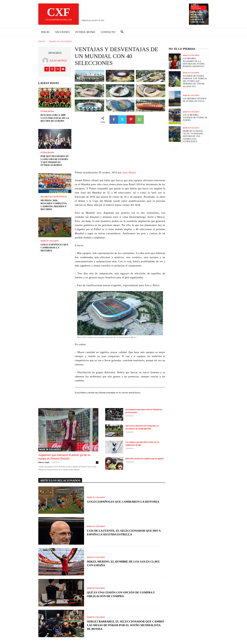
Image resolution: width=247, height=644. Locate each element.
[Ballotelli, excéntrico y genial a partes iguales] (114, 463)
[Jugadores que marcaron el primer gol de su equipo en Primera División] (68, 429)
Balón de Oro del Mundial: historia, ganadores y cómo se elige (197, 17)
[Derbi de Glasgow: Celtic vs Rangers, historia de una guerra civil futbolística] (175, 134)
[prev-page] (170, 148)
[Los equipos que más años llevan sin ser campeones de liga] (114, 447)
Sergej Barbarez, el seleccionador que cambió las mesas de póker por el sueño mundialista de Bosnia (125, 625)
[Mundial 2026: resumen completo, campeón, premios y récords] (54, 183)
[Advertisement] (120, 149)
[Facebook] (46, 69)
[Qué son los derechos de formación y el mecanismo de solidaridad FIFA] (114, 430)
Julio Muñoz (58, 60)
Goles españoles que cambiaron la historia (54, 247)
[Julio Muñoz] (46, 60)
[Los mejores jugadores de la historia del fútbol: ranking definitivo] (175, 61)
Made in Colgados (196, 8)
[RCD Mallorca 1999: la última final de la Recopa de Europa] (54, 98)
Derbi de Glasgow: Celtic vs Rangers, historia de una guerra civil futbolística (193, 136)
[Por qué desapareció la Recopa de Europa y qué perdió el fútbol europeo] (54, 139)
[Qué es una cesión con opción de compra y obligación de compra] (61, 592)
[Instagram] (52, 69)
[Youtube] (63, 69)
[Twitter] (57, 69)
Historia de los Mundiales (54, 197)
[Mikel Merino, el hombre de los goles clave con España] (61, 562)
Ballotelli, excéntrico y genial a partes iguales (145, 458)
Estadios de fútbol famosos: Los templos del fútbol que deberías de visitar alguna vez (195, 81)
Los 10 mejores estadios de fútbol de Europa (195, 117)
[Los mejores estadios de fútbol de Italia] (175, 98)
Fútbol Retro (47, 111)
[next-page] (175, 148)
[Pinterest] (131, 119)
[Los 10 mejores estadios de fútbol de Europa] (175, 116)
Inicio (41, 41)
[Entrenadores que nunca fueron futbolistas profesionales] (114, 414)
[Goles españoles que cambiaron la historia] (54, 227)
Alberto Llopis (43, 462)
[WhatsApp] (139, 119)
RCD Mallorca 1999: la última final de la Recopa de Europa (55, 118)
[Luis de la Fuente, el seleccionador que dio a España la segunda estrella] (61, 531)
